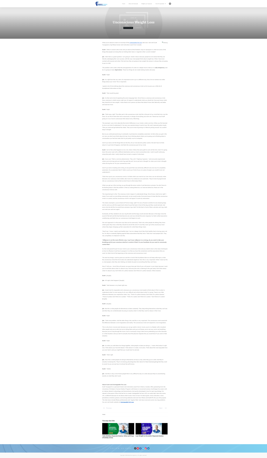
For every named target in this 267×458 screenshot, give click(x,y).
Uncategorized (128, 27)
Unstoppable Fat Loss (135, 42)
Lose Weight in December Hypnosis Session (152, 431)
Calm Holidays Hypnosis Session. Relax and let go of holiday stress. (118, 431)
